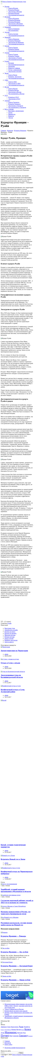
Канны (22, 1029)
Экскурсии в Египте (15, 71)
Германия (8, 27)
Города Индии (13, 88)
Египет (7, 61)
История (11, 63)
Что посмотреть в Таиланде (17, 107)
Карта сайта (8, 1044)
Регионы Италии (13, 13)
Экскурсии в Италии (15, 11)
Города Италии (13, 8)
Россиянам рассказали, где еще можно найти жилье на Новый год (16, 924)
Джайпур (27, 1027)
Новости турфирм (14, 68)
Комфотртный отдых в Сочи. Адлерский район (13, 691)
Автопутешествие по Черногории (14, 651)
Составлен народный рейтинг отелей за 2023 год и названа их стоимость (17, 901)
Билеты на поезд (10, 631)
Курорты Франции (14, 41)
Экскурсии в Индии (14, 92)
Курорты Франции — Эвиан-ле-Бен (15, 980)
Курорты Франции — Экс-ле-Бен (14, 952)
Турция (7, 53)
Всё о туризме (9, 109)
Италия (7, 6)
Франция (7, 37)
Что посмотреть (13, 30)
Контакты (8, 1043)
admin (6, 654)
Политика (11, 66)
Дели (21, 1026)
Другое (10, 118)
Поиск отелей (9, 638)
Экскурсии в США (14, 83)
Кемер (27, 1029)
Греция (7, 46)
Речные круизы (9, 637)
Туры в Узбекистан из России (14, 1009)
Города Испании (13, 18)
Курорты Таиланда (14, 104)
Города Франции (13, 39)
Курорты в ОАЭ (13, 97)
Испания (7, 17)
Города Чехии (12, 75)
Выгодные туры (10, 628)
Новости (11, 116)
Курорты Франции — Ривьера (13, 936)
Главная (7, 1041)
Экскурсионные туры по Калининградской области (12, 676)
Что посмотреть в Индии (16, 94)
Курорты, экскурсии (14, 76)
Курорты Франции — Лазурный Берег (17, 966)
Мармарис (11, 1032)
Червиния (30, 1036)
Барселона (14, 1027)
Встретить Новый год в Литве (13, 859)
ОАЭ (6, 95)
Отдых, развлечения (14, 70)
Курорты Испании (14, 20)
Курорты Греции (13, 49)
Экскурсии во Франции (16, 42)
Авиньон (4, 1027)
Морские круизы (10, 635)
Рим (11, 1036)
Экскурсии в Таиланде (15, 106)
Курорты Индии (13, 90)
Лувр (2, 1033)
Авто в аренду (9, 642)
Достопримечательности (16, 15)
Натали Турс (21, 1033)
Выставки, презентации (16, 111)
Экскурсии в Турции (15, 58)
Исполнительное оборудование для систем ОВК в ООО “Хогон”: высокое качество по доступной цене (18, 1005)
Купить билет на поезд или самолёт (16, 1011)
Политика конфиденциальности (15, 1047)
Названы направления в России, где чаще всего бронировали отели (15, 913)
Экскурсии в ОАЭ (14, 99)
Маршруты (11, 114)
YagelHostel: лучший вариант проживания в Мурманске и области (16, 890)
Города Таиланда (13, 102)
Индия (7, 87)
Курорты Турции (13, 56)
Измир (13, 1029)
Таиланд (7, 100)
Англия (7, 32)
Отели (10, 112)
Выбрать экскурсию (11, 640)
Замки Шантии (7, 1029)
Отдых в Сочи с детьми (10, 663)
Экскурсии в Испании (15, 23)
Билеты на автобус (11, 633)
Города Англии (13, 34)
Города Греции (13, 47)
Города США (12, 82)
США (6, 80)
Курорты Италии (13, 10)
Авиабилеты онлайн (11, 630)
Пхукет (5, 1035)
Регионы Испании (14, 22)
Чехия (6, 73)
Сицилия (16, 1036)
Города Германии (13, 29)
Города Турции (13, 54)
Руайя (9, 623)
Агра (9, 1027)
